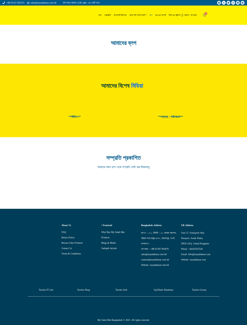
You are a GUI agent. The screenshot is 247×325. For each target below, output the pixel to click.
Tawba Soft (121, 289)
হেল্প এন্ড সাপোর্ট (160, 15)
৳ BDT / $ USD (190, 15)
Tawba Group (199, 289)
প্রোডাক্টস (107, 15)
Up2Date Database (163, 289)
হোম (99, 15)
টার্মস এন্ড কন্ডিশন (175, 15)
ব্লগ (150, 15)
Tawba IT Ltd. (46, 289)
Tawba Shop (83, 289)
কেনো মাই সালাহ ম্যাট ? (138, 15)
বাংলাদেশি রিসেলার (120, 15)
